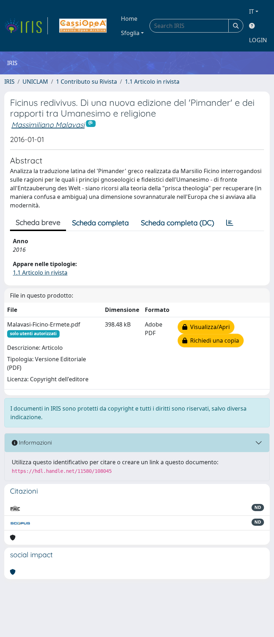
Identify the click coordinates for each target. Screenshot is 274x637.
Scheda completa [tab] (100, 222)
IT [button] (251, 11)
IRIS (9, 81)
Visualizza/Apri (208, 327)
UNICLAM (35, 81)
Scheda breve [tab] (38, 222)
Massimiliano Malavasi (48, 124)
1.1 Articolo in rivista (152, 81)
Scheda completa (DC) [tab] (177, 222)
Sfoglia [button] (130, 33)
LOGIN (258, 40)
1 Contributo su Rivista (86, 81)
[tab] (229, 222)
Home (129, 19)
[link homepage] (26, 25)
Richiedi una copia (213, 340)
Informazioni (34, 442)
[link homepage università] (83, 25)
